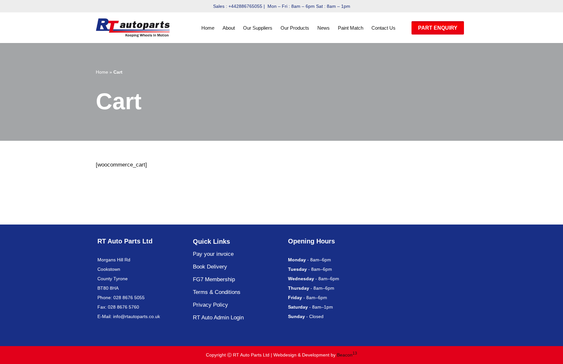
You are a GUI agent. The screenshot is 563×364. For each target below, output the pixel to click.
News (323, 28)
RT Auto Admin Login (218, 317)
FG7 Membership (214, 279)
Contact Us (383, 28)
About (229, 28)
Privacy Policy (210, 305)
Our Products (295, 28)
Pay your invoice (213, 254)
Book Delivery (210, 267)
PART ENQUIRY (437, 28)
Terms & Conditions (216, 292)
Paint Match (350, 28)
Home (207, 28)
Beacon (347, 354)
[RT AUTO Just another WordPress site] (134, 27)
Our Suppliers (257, 28)
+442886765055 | (247, 6)
